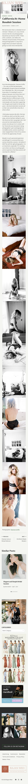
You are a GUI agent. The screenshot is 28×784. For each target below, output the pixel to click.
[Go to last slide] (4, 572)
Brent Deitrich (7, 25)
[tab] (12, 591)
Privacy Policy (20, 757)
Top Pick (10, 15)
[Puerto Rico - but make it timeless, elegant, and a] (20, 719)
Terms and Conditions (8, 757)
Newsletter (22, 754)
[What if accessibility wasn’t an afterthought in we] (8, 732)
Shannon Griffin (15, 530)
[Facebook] (16, 779)
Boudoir (4, 15)
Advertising (5, 754)
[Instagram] (18, 779)
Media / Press (6, 759)
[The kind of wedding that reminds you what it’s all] (8, 719)
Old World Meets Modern (21, 539)
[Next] (23, 572)
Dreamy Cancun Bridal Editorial (6, 539)
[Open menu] (25, 3)
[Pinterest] (21, 779)
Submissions (14, 754)
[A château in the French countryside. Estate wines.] (20, 732)
